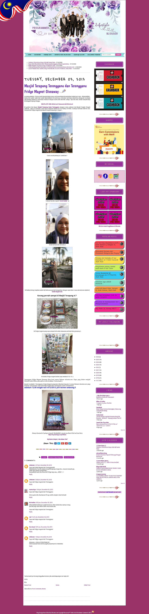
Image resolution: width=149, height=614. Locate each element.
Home (57, 585)
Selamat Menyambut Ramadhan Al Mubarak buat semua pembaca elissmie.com (51, 67)
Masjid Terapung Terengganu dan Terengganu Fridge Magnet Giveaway (55, 88)
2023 (97, 365)
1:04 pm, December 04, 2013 (43, 537)
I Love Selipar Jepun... (102, 460)
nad (30, 517)
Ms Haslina (32, 502)
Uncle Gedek (63, 201)
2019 (97, 375)
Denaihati (99, 407)
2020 (97, 372)
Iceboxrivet (99, 415)
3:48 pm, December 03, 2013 (43, 479)
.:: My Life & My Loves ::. (103, 395)
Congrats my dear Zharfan (103, 403)
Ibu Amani (32, 527)
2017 (97, 380)
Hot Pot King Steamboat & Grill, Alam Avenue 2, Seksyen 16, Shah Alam (107, 245)
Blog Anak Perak (101, 466)
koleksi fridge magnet (55, 457)
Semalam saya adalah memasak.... (103, 283)
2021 (97, 370)
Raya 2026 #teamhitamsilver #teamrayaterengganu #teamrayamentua (48, 64)
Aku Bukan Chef (62, 439)
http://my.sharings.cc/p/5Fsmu (57, 434)
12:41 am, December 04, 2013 (40, 517)
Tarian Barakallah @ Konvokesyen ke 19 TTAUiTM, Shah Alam (105, 275)
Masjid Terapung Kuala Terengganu (48, 107)
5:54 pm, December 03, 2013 (44, 489)
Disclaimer (79, 612)
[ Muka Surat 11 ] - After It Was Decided (107, 462)
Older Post (87, 585)
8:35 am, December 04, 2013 (44, 527)
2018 (97, 378)
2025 (97, 359)
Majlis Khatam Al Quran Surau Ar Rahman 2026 (41, 65)
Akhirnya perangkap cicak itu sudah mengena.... (106, 296)
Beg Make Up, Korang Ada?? (105, 309)
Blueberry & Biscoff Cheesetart (105, 397)
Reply (30, 474)
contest (44, 457)
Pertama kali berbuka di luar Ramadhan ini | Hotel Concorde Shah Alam (106, 260)
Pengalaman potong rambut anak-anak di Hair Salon (105, 267)
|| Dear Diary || (101, 445)
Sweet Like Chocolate (102, 422)
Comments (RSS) (87, 612)
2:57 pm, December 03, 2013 (43, 465)
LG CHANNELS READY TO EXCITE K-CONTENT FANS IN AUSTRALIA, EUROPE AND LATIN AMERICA (109, 477)
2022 (97, 367)
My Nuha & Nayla (52, 439)
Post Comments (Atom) (39, 588)
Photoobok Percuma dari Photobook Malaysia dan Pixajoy (107, 252)
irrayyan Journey (101, 474)
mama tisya (32, 489)
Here (44, 612)
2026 (97, 357)
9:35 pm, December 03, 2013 (44, 502)
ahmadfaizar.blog (101, 453)
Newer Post (27, 585)
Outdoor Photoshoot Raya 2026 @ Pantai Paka (41, 62)
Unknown (32, 465)
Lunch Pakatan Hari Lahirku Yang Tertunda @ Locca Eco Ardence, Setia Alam (50, 68)
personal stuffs (69, 457)
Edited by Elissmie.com (52, 612)
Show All (123, 430)
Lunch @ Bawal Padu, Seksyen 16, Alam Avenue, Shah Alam (106, 289)
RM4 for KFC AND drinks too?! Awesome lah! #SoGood (57, 104)
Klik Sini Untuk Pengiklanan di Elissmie (109, 226)
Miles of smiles (100, 401)
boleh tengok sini (57, 291)
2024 (97, 362)
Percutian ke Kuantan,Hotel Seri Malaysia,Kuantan (106, 303)
